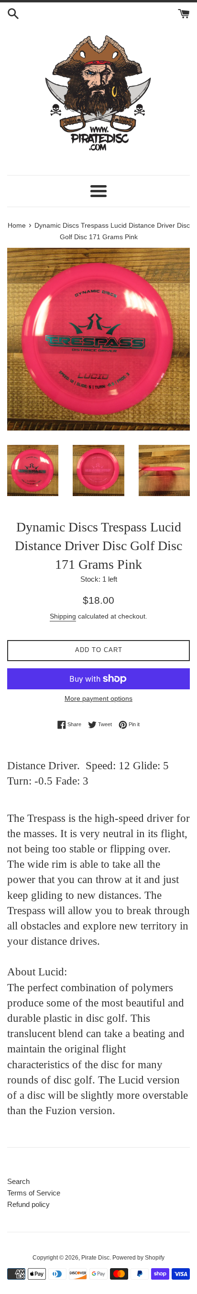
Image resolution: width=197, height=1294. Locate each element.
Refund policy (28, 1204)
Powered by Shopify (138, 1257)
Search (18, 1181)
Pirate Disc (95, 1257)
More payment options (98, 698)
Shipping (63, 616)
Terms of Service (33, 1193)
